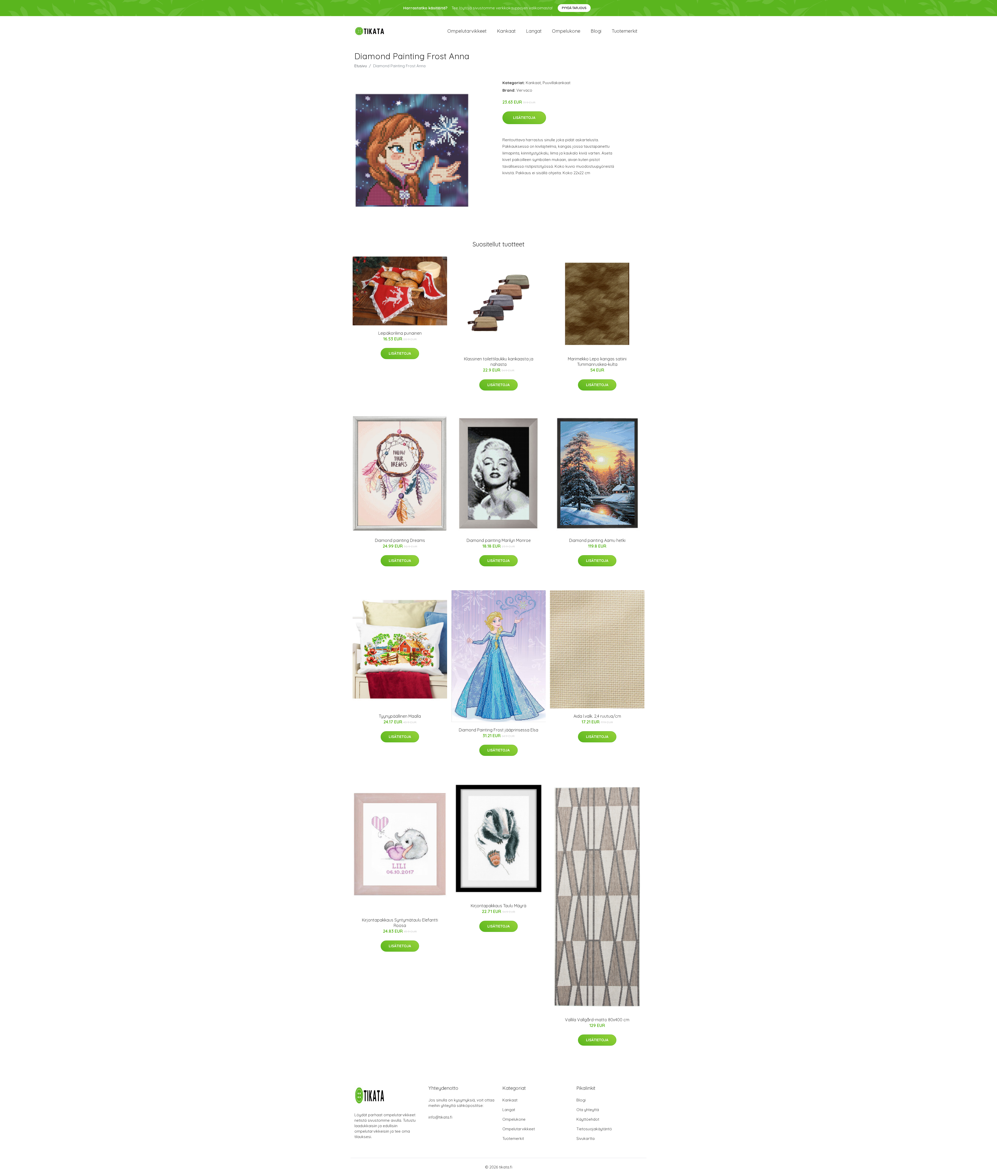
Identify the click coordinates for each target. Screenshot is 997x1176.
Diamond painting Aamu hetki (597, 540)
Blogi (596, 31)
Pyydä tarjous (574, 8)
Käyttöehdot (587, 1119)
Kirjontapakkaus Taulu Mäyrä (498, 905)
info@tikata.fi (440, 1117)
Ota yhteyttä (587, 1109)
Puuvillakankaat (556, 82)
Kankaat (506, 31)
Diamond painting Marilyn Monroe (499, 540)
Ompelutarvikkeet (467, 31)
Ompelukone (566, 31)
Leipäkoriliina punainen (400, 333)
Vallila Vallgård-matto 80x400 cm (597, 1019)
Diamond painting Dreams (400, 540)
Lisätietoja (524, 117)
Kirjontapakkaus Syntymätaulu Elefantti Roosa (400, 922)
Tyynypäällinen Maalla (400, 716)
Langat (534, 31)
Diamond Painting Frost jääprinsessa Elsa (498, 730)
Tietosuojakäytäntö (594, 1128)
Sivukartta (585, 1138)
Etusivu (360, 65)
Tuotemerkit (624, 31)
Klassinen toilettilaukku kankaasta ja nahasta (498, 361)
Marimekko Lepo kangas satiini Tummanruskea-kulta (597, 361)
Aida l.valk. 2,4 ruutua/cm (597, 716)
